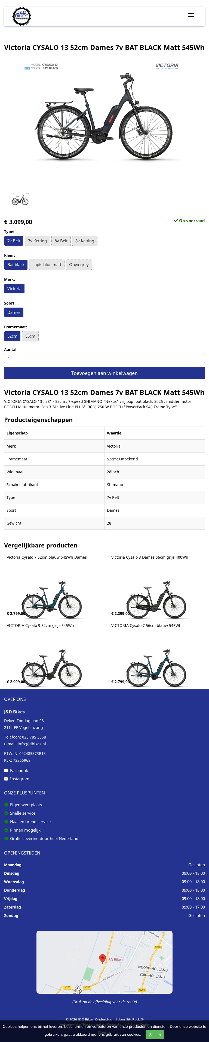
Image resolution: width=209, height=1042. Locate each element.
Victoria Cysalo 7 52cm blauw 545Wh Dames (47, 557)
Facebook (18, 770)
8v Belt (61, 240)
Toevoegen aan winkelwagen (104, 373)
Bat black (15, 264)
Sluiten (155, 1034)
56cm (30, 336)
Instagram (19, 778)
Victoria (14, 288)
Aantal (10, 349)
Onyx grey (79, 264)
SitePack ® (135, 1019)
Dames (13, 312)
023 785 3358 (34, 737)
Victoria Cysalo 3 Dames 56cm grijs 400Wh (149, 557)
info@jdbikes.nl (32, 743)
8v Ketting (84, 240)
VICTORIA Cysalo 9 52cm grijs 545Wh (40, 625)
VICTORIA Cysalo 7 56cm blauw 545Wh (146, 625)
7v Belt (13, 240)
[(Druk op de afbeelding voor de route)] (104, 961)
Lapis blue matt (46, 264)
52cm (12, 336)
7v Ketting (37, 240)
